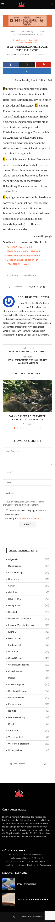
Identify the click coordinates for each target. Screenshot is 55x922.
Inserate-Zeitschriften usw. (28, 625)
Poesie (28, 677)
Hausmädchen (29, 275)
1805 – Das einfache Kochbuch (32, 899)
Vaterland (28, 730)
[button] (5, 404)
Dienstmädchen (11, 275)
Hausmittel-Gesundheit (28, 618)
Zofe (43, 275)
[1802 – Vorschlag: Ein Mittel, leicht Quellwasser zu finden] (27, 396)
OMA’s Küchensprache (14, 861)
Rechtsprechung (28, 697)
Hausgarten (28, 605)
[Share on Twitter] (38, 286)
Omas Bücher (28, 658)
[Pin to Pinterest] (41, 286)
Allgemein (28, 559)
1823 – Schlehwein (26, 884)
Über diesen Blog (28, 717)
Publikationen (45, 865)
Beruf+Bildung (27, 31)
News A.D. (28, 651)
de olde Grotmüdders (20, 54)
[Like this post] (32, 286)
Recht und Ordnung (28, 691)
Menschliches (28, 638)
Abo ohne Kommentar (29, 518)
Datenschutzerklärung (20, 858)
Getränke (28, 592)
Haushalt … (28, 612)
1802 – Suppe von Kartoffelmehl (23, 251)
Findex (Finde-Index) (37, 861)
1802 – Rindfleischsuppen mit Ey (23, 255)
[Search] (52, 4)
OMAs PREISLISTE (27, 865)
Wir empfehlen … (28, 750)
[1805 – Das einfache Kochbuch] (8, 899)
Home (12, 31)
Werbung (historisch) (28, 743)
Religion (28, 710)
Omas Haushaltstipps (28, 664)
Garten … (28, 585)
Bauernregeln (28, 566)
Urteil (28, 724)
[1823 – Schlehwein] (8, 884)
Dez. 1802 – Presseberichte (21, 247)
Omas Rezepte (28, 671)
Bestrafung (28, 579)
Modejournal (28, 645)
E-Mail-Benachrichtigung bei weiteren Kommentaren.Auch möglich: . (26, 514)
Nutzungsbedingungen (32, 854)
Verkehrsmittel (28, 737)
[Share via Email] (44, 286)
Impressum (13, 854)
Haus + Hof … (28, 598)
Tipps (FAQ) (9, 865)
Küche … (28, 631)
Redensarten (28, 704)
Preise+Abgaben (28, 684)
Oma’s (37, 858)
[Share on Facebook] (34, 286)
